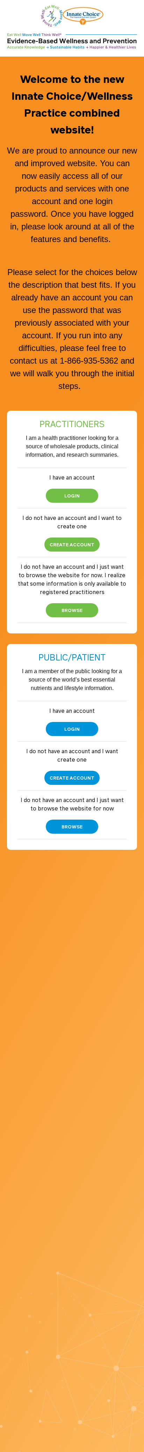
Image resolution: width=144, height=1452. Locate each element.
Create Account (72, 544)
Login (72, 495)
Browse (72, 610)
